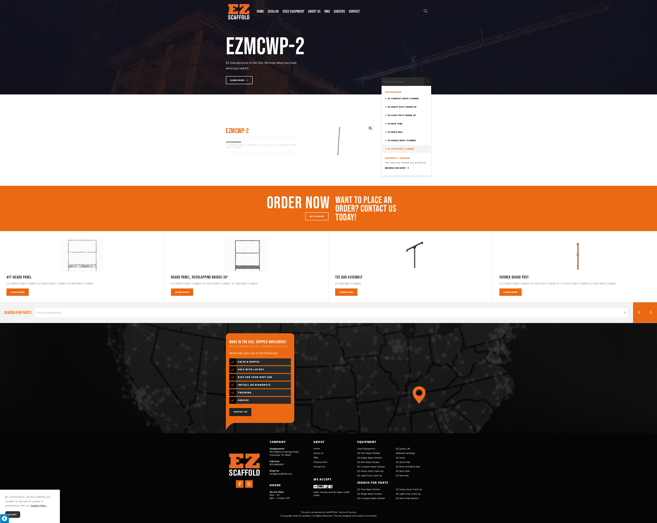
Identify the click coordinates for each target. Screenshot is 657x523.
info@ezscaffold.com (281, 474)
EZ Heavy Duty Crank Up (402, 107)
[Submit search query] (427, 81)
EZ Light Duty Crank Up (402, 115)
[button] (370, 128)
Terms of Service (347, 512)
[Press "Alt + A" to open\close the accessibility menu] (4, 518)
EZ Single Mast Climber (272, 145)
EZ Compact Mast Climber (241, 145)
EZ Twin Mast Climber (401, 148)
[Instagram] (249, 484)
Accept (13, 514)
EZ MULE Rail (395, 132)
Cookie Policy (38, 505)
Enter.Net (372, 516)
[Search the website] (406, 81)
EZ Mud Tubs (395, 123)
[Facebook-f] (239, 484)
